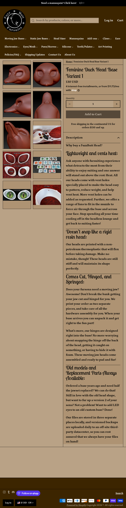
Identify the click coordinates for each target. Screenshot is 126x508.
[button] (93, 114)
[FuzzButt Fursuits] (14, 20)
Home (69, 62)
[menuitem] (15, 38)
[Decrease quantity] (69, 104)
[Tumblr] (8, 493)
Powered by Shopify (76, 505)
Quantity (70, 98)
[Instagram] (4, 493)
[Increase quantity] (116, 104)
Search (119, 493)
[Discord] (13, 493)
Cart (120, 20)
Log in (108, 20)
